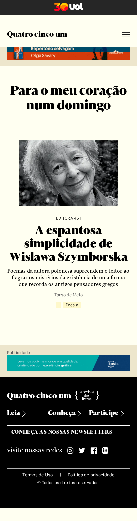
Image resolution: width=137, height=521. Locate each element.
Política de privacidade (91, 475)
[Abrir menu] (126, 35)
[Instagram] (70, 450)
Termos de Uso (37, 475)
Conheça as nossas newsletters (62, 432)
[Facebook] (93, 450)
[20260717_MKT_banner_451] (68, 52)
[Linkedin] (105, 450)
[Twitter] (82, 450)
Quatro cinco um (37, 34)
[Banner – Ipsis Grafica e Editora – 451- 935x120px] (68, 363)
